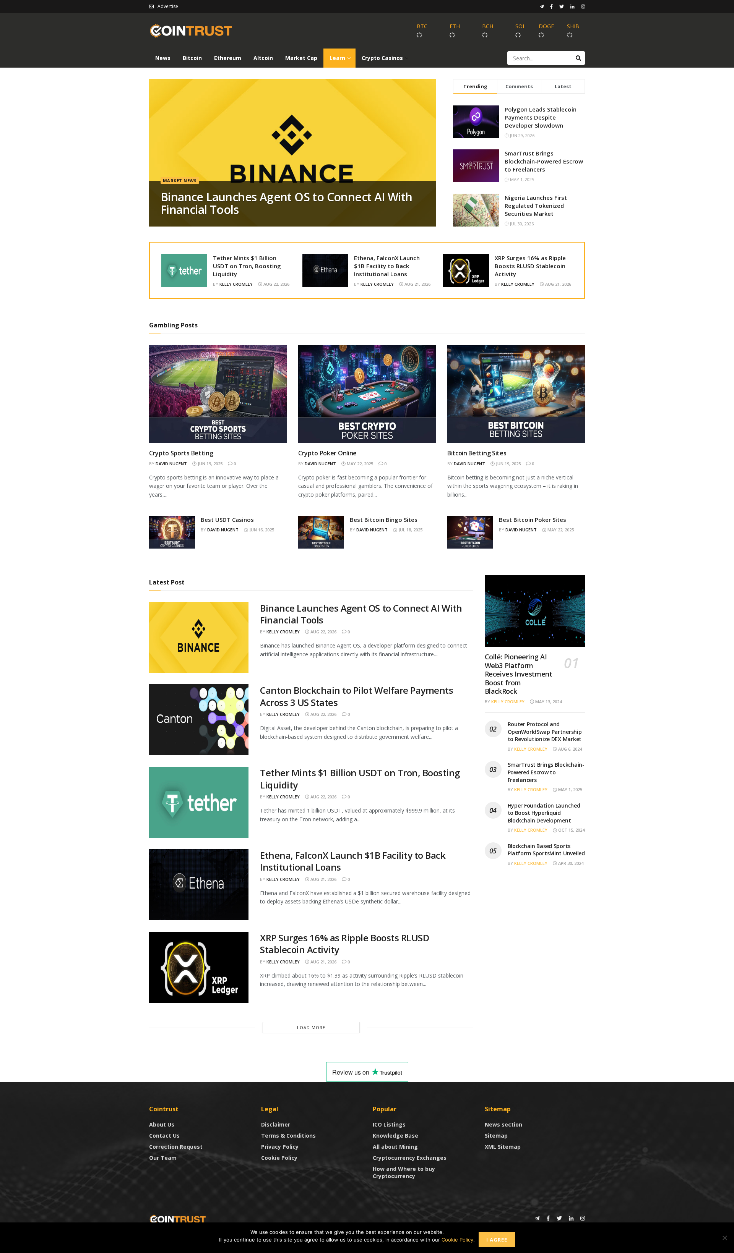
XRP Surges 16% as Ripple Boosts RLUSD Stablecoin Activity (530, 266)
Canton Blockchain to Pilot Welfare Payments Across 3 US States (356, 696)
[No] (724, 1238)
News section (503, 1124)
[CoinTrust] (177, 1218)
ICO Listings (389, 1124)
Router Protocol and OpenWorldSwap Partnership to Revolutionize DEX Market (545, 731)
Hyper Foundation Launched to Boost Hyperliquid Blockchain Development (544, 813)
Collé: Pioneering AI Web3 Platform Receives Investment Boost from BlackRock (518, 674)
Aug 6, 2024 (569, 749)
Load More (311, 1027)
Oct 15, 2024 (571, 830)
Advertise (168, 6)
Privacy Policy (280, 1146)
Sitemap (496, 1135)
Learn (337, 58)
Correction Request (176, 1146)
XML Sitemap (503, 1146)
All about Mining (395, 1146)
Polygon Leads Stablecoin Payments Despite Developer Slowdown (540, 117)
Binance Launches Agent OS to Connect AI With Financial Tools (286, 203)
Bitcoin (192, 58)
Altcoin (263, 58)
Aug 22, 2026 (275, 284)
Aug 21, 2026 (416, 284)
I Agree (496, 1239)
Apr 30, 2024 (570, 863)
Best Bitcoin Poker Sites (532, 519)
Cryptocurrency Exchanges (410, 1157)
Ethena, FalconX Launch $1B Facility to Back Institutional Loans (387, 266)
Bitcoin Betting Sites (476, 453)
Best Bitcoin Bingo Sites (383, 519)
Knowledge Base (395, 1135)
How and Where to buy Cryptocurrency (404, 1172)
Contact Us (164, 1135)
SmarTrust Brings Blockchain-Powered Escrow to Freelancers (544, 161)
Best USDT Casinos (227, 519)
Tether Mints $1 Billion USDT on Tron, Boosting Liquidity (247, 266)
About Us (161, 1124)
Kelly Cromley (236, 284)
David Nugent (171, 463)
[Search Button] (578, 58)
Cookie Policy (279, 1157)
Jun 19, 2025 (209, 463)
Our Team (163, 1157)
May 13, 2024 (548, 701)
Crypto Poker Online (327, 453)
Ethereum (227, 58)
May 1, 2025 (569, 789)
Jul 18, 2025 (409, 530)
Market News (180, 180)
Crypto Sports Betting (181, 453)
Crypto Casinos (382, 58)
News (163, 58)
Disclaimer (275, 1124)
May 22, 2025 (359, 463)
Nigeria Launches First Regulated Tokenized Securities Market (536, 205)
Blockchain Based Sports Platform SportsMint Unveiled (546, 849)
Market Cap (301, 58)
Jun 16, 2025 (261, 530)
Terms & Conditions (288, 1135)
